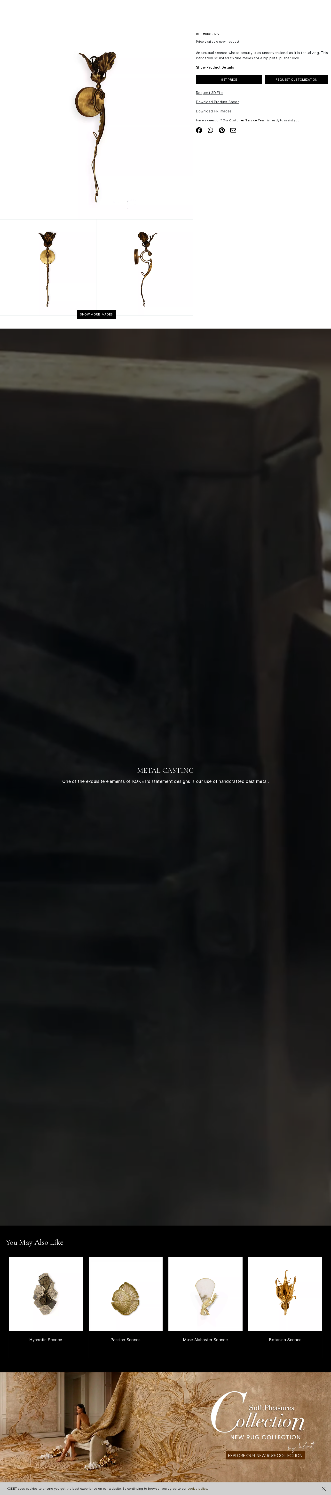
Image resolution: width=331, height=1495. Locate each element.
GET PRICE (229, 79)
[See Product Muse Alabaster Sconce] (205, 1294)
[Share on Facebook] (199, 130)
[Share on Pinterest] (222, 130)
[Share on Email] (233, 130)
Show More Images (96, 314)
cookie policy (197, 1488)
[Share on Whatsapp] (210, 130)
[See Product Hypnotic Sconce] (46, 1294)
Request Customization (296, 79)
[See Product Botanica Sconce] (285, 1294)
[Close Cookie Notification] (323, 1488)
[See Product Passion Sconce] (126, 1294)
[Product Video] (165, 1430)
